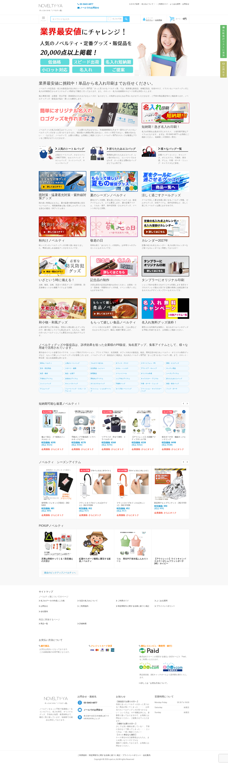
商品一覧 (44, 623)
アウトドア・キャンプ (149, 368)
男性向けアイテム (97, 378)
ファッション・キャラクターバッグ (151, 390)
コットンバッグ (45, 384)
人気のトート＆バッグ (70, 148)
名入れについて (147, 4)
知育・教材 (44, 373)
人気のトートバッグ (72, 363)
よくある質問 (175, 4)
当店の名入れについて (88, 601)
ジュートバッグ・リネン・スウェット (75, 390)
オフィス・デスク (122, 363)
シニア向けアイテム (123, 378)
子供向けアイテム (46, 378)
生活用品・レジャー (98, 368)
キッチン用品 (171, 368)
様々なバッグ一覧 (171, 148)
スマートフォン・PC (148, 363)
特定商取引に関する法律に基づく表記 (133, 606)
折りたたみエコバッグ (122, 148)
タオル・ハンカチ (122, 368)
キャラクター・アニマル (149, 378)
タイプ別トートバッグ (124, 389)
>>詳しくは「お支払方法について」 (154, 683)
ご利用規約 (83, 606)
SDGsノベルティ (46, 363)
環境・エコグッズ (172, 363)
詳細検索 (83, 623)
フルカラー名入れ (97, 363)
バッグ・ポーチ (171, 389)
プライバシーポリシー (165, 606)
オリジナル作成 (146, 373)
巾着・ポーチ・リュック (149, 384)
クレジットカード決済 (101, 646)
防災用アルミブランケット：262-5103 (170, 503)
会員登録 (158, 20)
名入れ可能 (117, 19)
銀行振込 (45, 646)
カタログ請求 (134, 4)
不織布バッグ (120, 384)
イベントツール (121, 373)
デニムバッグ (44, 389)
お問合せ (185, 4)
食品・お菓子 (70, 373)
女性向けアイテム (71, 378)
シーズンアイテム (172, 373)
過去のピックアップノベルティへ (60, 572)
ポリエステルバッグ (98, 384)
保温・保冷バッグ (172, 384)
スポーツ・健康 (70, 368)
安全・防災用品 (45, 368)
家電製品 (94, 373)
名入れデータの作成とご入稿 (53, 601)
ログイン (149, 20)
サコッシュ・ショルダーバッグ (101, 390)
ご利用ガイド (163, 4)
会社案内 (44, 611)
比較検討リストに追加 (223, 43)
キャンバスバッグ (71, 384)
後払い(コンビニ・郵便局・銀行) (156, 646)
